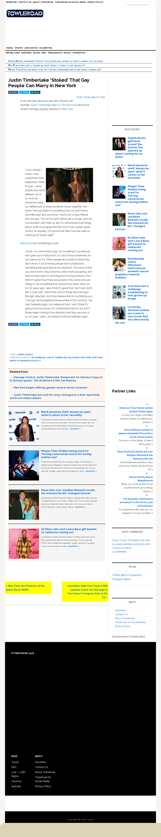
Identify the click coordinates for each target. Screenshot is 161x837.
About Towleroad (125, 618)
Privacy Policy (122, 626)
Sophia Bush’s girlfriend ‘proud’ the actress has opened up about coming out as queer (55, 61)
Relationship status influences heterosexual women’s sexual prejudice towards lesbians (132, 268)
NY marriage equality (29, 361)
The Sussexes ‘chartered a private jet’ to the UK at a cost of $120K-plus (136, 502)
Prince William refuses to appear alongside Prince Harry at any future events (135, 433)
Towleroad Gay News (81, 13)
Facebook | (135, 575)
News (21, 355)
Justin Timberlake (57, 357)
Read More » (75, 429)
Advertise (120, 610)
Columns (16, 781)
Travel (15, 762)
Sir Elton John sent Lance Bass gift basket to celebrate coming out (68, 531)
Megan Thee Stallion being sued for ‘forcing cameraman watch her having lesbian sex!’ (54, 69)
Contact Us (121, 614)
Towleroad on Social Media (130, 622)
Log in (91, 819)
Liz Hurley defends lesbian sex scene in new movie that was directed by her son (132, 314)
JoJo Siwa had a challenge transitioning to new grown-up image (138, 292)
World (29, 355)
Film (13, 767)
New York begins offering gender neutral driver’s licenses (50, 387)
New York (67, 109)
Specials (16, 786)
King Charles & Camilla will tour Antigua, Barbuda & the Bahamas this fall (135, 455)
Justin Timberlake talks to (54, 104)
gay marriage (38, 357)
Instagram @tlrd (121, 579)
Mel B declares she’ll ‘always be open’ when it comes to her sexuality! (46, 65)
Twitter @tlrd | (120, 575)
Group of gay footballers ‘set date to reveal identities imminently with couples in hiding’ (131, 544)
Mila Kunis (26, 243)
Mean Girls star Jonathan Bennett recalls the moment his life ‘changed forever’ (68, 491)
